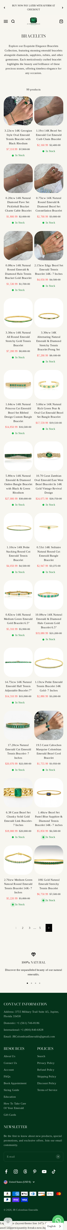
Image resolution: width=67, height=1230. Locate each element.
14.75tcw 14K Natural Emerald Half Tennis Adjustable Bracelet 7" (18, 686)
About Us (9, 1056)
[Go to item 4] (39, 983)
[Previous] (4, 7)
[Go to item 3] (35, 983)
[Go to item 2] (31, 983)
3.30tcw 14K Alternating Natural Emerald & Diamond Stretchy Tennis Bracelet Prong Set (48, 341)
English (51, 1226)
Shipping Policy (46, 1076)
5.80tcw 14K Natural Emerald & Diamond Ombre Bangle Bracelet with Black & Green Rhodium (18, 484)
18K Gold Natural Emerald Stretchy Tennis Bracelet (49, 884)
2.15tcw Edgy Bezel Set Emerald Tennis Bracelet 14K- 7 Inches (48, 269)
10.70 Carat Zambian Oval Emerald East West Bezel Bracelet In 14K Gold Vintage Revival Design (48, 484)
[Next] (62, 7)
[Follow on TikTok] (53, 1171)
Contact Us (10, 1062)
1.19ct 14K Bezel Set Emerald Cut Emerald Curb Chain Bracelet (49, 135)
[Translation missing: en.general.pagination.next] (49, 928)
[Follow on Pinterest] (34, 1171)
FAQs (7, 1076)
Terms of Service (47, 1089)
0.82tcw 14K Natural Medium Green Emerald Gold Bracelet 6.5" (18, 619)
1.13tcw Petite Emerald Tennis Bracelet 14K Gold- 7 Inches (49, 686)
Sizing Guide (11, 1089)
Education (10, 1096)
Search (41, 1056)
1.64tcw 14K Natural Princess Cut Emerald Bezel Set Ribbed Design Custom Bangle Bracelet (18, 413)
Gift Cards (10, 1114)
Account (9, 1069)
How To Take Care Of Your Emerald (15, 1106)
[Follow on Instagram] (15, 1171)
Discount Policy (46, 1083)
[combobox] (54, 1226)
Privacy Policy (46, 1062)
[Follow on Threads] (25, 1171)
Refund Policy (45, 1069)
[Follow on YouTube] (44, 1171)
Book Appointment (15, 1083)
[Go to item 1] (27, 983)
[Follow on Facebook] (6, 1171)
